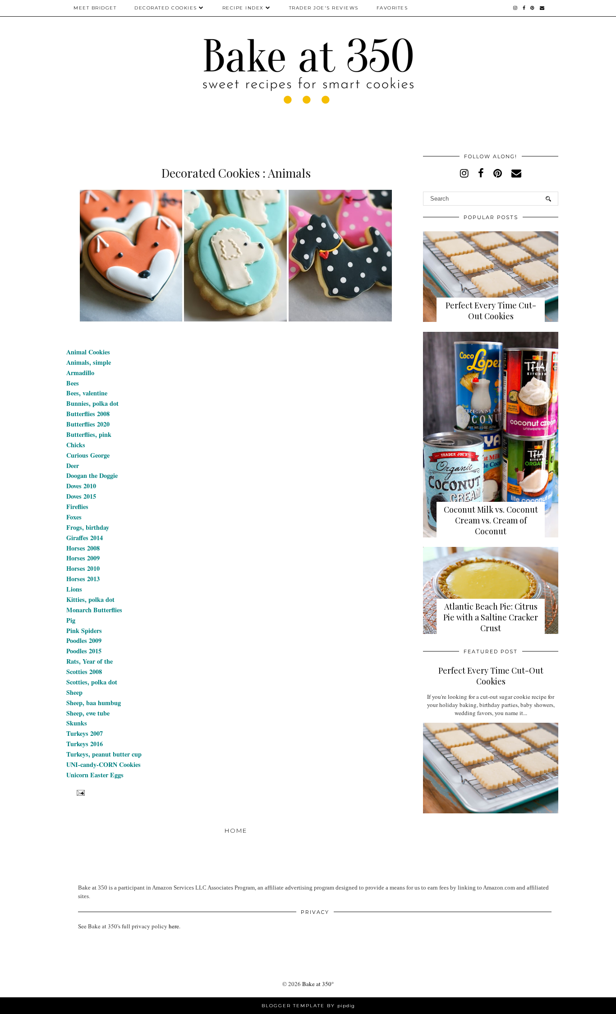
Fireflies (77, 506)
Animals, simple (88, 362)
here (174, 926)
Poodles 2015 (83, 651)
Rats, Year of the (89, 661)
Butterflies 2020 (88, 424)
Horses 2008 (83, 548)
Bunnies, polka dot (92, 403)
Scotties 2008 (84, 671)
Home (236, 830)
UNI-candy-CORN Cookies (103, 764)
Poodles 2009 (83, 640)
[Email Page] (79, 792)
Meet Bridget (95, 8)
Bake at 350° (318, 984)
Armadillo (80, 372)
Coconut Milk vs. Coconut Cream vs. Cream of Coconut (491, 520)
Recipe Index (243, 8)
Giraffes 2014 (84, 537)
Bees (72, 383)
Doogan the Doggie (92, 475)
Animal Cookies (88, 352)
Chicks (75, 445)
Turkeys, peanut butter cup (104, 754)
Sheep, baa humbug (93, 702)
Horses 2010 (83, 568)
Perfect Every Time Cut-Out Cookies (491, 310)
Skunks (76, 723)
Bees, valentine (86, 393)
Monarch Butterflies (94, 610)
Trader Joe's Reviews (324, 8)
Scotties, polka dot (91, 682)
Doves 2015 (81, 496)
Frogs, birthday (87, 527)
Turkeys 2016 (84, 743)
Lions (74, 589)
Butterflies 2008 (88, 413)
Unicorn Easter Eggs (95, 775)
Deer (72, 465)
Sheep (74, 692)
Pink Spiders (84, 630)
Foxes (74, 517)
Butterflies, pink (88, 434)
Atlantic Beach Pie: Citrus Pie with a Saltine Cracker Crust (490, 617)
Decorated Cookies (165, 8)
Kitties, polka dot (90, 599)
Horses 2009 (83, 558)
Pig (70, 620)
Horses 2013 (83, 578)
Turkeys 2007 (84, 733)
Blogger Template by (308, 1006)
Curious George (88, 455)
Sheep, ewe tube (88, 713)
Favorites (392, 8)
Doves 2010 (81, 486)
